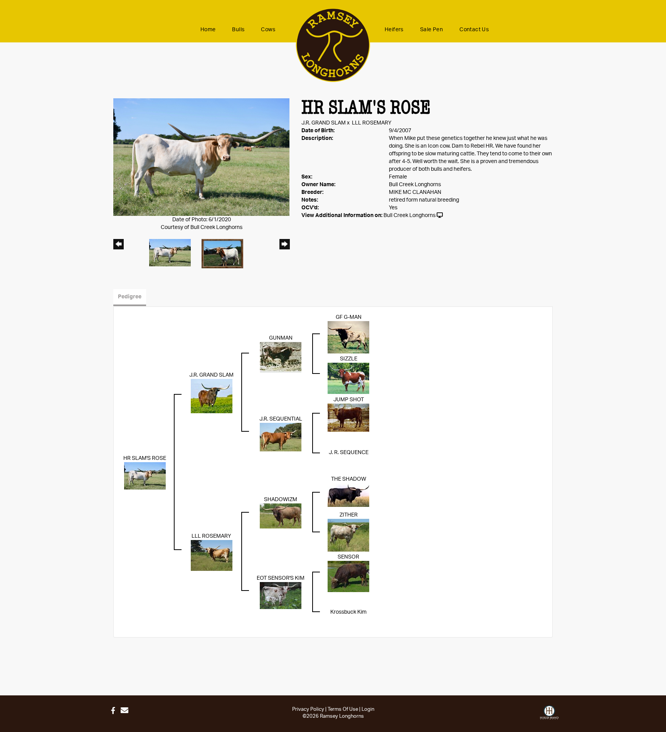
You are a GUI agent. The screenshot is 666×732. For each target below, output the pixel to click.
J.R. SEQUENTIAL (280, 419)
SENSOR (348, 557)
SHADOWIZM (280, 499)
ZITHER (349, 515)
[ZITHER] (348, 535)
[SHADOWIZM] (280, 515)
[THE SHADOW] (348, 495)
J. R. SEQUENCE (348, 452)
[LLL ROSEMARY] (211, 555)
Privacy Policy (308, 709)
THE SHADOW (348, 479)
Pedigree (129, 297)
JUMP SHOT (348, 399)
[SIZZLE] (348, 378)
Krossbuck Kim (348, 612)
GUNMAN (281, 338)
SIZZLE (348, 359)
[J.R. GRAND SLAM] (211, 396)
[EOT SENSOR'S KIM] (280, 595)
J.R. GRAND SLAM (323, 123)
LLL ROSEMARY (372, 123)
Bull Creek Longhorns (409, 215)
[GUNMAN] (280, 357)
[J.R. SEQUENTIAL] (280, 437)
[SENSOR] (348, 576)
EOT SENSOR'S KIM (280, 578)
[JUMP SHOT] (348, 418)
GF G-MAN (349, 317)
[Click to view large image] (201, 157)
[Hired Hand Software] (549, 712)
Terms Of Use (343, 709)
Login (368, 709)
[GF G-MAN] (348, 337)
